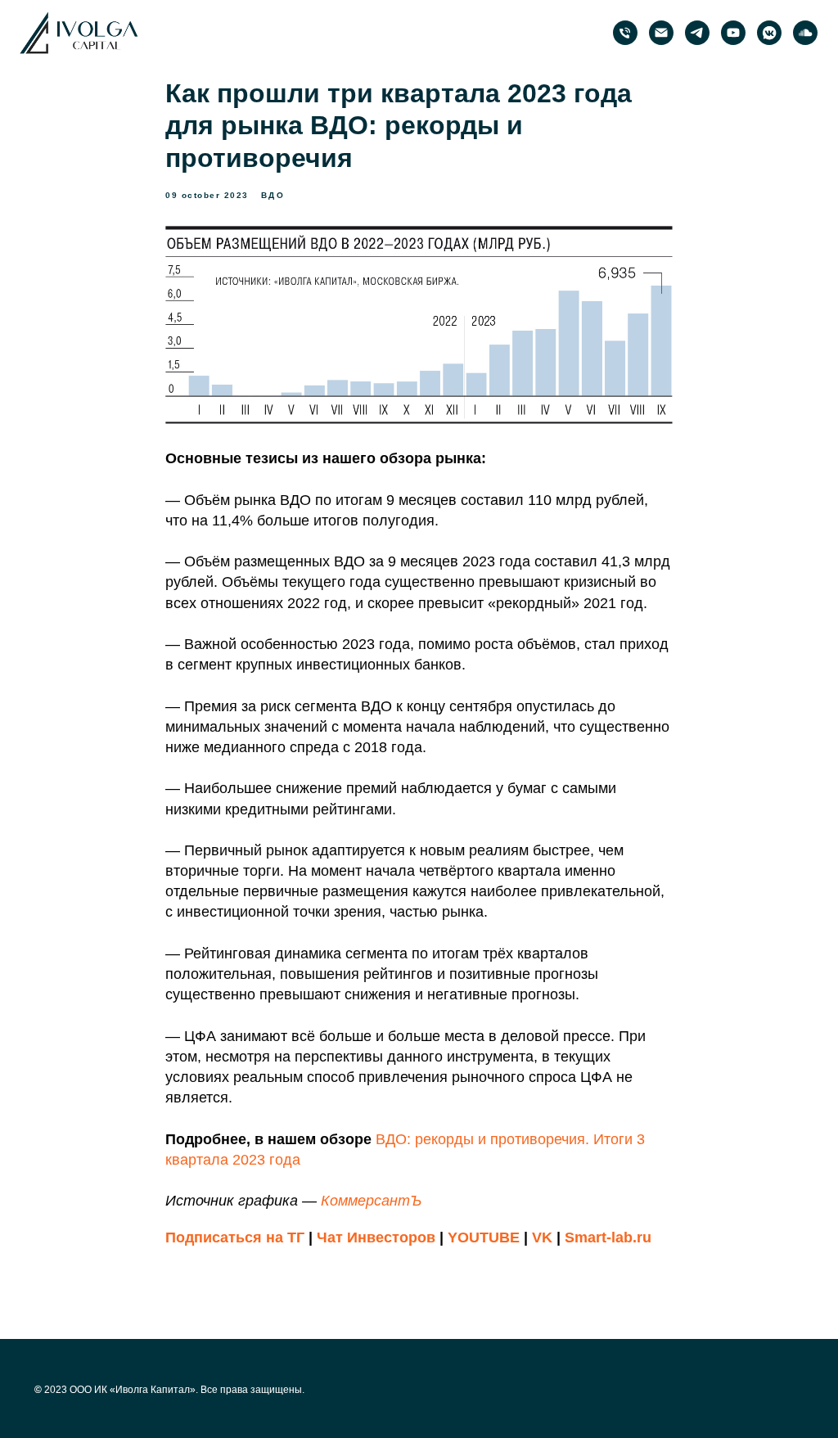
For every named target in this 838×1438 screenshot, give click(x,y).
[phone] (625, 32)
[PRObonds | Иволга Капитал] (697, 32)
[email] (661, 32)
